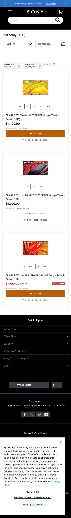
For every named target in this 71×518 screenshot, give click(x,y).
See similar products (35, 213)
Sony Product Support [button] (16, 358)
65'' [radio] (27, 106)
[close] (17, 65)
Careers (47, 405)
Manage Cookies (33, 504)
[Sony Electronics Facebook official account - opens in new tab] (24, 414)
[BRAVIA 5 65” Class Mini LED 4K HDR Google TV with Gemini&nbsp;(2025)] (35, 88)
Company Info (13, 405)
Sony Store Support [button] (14, 350)
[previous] (5, 3)
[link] (61, 12)
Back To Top (34, 320)
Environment (35, 401)
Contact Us (60, 405)
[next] (65, 3)
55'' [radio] (20, 106)
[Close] (61, 442)
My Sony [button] (8, 343)
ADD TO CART (36, 133)
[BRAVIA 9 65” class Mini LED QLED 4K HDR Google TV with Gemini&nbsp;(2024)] (35, 168)
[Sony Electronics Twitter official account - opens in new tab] (31, 414)
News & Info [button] (10, 329)
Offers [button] (7, 365)
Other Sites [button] (10, 336)
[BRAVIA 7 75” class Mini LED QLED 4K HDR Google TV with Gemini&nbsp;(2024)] (35, 248)
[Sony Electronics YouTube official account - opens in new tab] (46, 414)
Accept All (33, 492)
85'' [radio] (42, 106)
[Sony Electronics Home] (35, 11)
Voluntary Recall (31, 405)
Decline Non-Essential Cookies (32, 497)
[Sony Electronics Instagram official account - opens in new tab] (39, 414)
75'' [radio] (34, 106)
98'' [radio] (49, 106)
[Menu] (10, 12)
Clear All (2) (49, 64)
